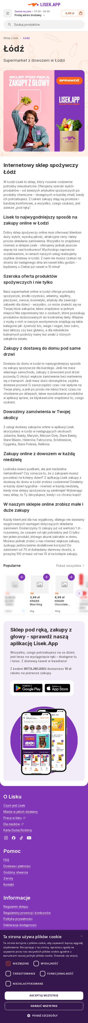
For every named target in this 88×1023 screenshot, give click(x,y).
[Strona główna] (44, 4)
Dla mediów (11, 824)
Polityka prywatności (17, 919)
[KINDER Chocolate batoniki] (64, 593)
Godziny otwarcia (15, 872)
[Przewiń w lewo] (9, 593)
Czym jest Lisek (14, 805)
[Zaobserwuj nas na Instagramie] (6, 837)
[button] (43, 1015)
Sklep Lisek (10, 38)
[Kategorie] (7, 13)
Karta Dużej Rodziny (17, 830)
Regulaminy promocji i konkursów (27, 913)
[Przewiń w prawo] (79, 593)
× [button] (81, 936)
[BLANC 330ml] (14, 593)
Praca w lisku (12, 818)
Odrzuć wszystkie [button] (44, 1006)
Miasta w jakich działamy (20, 811)
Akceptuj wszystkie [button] (43, 995)
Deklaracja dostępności (20, 925)
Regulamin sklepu (15, 906)
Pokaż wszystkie (68, 565)
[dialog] (44, 976)
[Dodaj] (21, 577)
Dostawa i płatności (17, 866)
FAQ (6, 860)
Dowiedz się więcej (66, 955)
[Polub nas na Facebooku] (13, 837)
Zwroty (8, 878)
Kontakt (8, 884)
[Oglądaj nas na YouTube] (29, 837)
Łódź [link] (26, 38)
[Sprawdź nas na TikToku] (21, 837)
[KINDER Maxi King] (39, 593)
